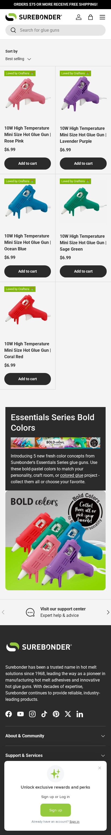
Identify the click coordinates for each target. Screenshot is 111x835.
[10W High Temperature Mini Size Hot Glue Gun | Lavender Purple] (83, 94)
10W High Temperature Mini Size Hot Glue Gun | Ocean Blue (27, 242)
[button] (90, 17)
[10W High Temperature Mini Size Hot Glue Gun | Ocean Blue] (27, 201)
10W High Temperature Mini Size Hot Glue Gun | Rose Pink (27, 135)
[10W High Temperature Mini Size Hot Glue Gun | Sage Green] (83, 201)
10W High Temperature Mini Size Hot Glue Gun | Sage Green (83, 243)
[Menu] (102, 17)
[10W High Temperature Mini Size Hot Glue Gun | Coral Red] (27, 309)
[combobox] (55, 30)
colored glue (71, 475)
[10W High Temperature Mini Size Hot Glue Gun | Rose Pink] (27, 94)
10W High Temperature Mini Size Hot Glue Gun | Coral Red (27, 350)
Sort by (11, 51)
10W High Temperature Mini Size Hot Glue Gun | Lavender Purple (83, 135)
